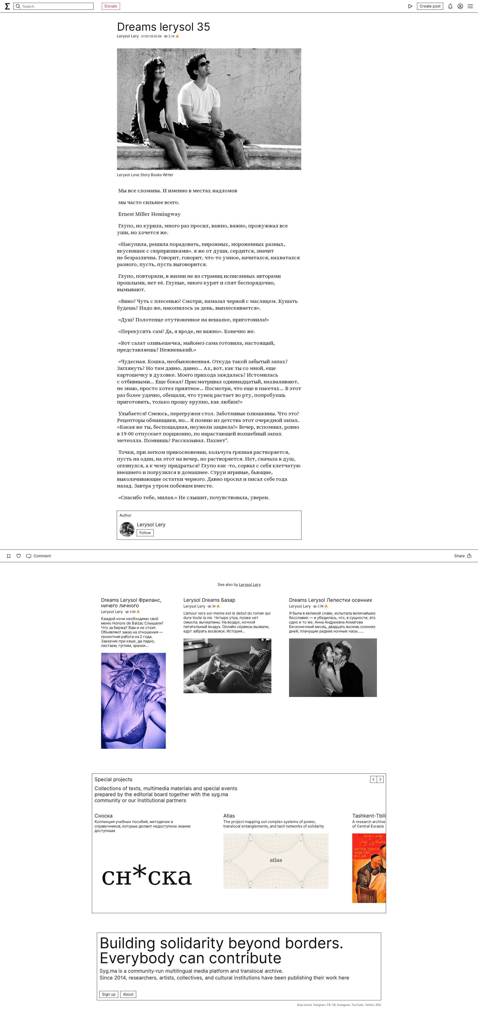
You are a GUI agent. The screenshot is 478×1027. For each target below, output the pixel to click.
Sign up (109, 994)
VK (334, 1005)
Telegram (319, 1005)
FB (328, 1005)
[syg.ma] (7, 6)
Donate (111, 6)
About (128, 994)
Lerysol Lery (128, 36)
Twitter (369, 1005)
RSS (378, 1005)
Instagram (343, 1005)
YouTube (357, 1005)
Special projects (113, 779)
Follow (145, 532)
